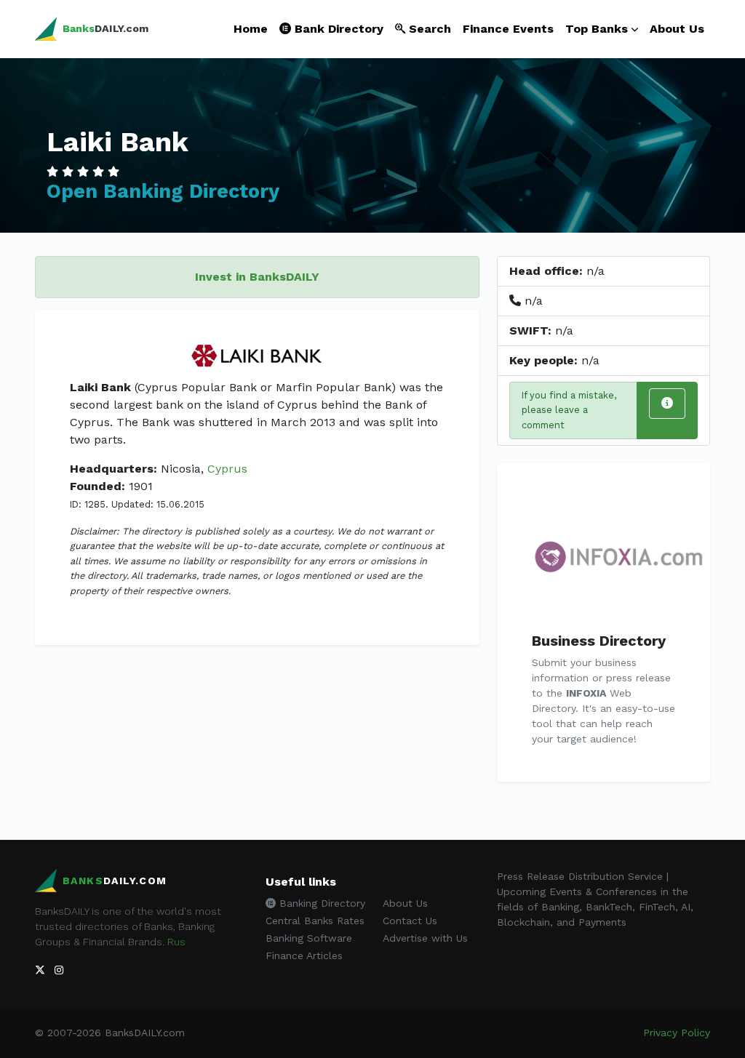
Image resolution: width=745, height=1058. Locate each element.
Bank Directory (337, 29)
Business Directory (599, 640)
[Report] (667, 403)
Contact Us (410, 920)
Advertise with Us (425, 938)
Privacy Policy (676, 1032)
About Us (677, 29)
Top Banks (596, 29)
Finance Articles (304, 955)
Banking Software (309, 938)
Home (251, 29)
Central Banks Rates (315, 920)
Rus (176, 941)
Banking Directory (320, 903)
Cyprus (227, 469)
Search (428, 29)
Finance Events (508, 29)
